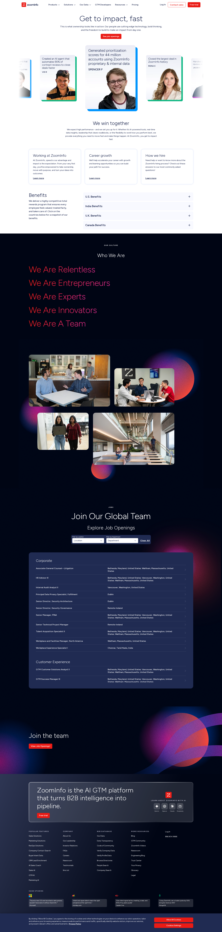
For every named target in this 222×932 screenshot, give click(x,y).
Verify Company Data (106, 851)
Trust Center (136, 860)
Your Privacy (136, 865)
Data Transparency (105, 841)
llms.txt (66, 870)
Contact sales (176, 5)
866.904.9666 (171, 836)
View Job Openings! (40, 746)
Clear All (145, 540)
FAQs (65, 851)
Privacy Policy (75, 924)
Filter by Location (78, 537)
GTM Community (138, 841)
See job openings (111, 36)
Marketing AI (34, 880)
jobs (111, 507)
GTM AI (32, 875)
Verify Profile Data (104, 855)
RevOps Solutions (36, 846)
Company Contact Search (40, 851)
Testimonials (68, 865)
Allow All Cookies (173, 920)
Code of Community (105, 846)
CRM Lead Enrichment (38, 860)
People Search (103, 865)
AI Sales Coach (35, 865)
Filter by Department (113, 537)
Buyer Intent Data (36, 855)
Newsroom (67, 860)
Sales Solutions (35, 836)
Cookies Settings (173, 925)
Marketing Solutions (37, 841)
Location (78, 540)
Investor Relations (70, 846)
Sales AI (32, 870)
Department (113, 540)
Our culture (111, 245)
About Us (67, 836)
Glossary (134, 870)
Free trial (194, 4)
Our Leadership (69, 841)
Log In (163, 4)
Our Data (101, 836)
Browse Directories (104, 860)
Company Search (104, 870)
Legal (133, 875)
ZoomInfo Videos (138, 846)
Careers (66, 855)
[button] (54, 4)
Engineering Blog (138, 855)
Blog (133, 836)
